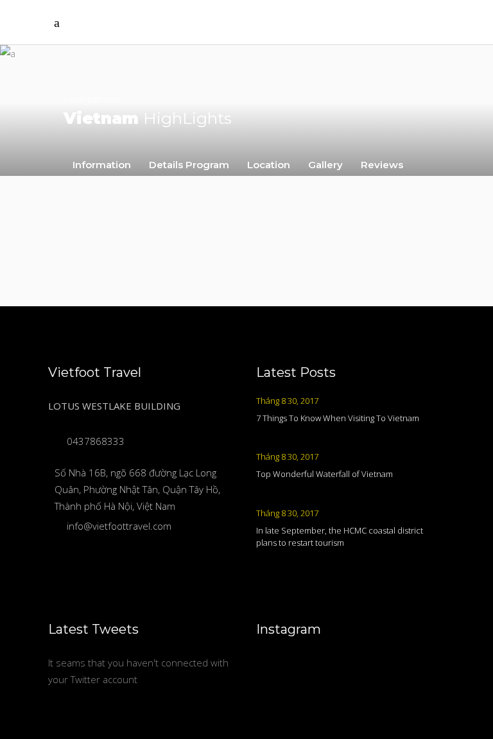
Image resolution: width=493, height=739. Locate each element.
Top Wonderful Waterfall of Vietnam (324, 474)
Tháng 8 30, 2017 (287, 400)
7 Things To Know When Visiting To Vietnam (337, 418)
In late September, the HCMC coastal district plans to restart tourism (339, 536)
